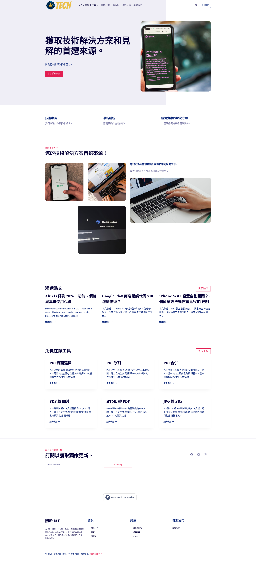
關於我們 (105, 5)
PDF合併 (170, 363)
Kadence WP (96, 553)
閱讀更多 (50, 322)
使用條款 (137, 532)
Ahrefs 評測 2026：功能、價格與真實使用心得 (71, 299)
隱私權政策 (138, 528)
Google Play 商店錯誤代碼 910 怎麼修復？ (127, 299)
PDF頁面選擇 (60, 363)
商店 (93, 532)
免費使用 (54, 383)
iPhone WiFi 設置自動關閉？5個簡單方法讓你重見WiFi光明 (184, 299)
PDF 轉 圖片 (59, 402)
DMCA (136, 536)
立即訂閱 (118, 464)
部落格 (116, 5)
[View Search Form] (196, 5)
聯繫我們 (138, 5)
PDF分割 (113, 363)
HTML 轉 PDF (118, 402)
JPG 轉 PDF (172, 402)
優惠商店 (126, 5)
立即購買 (205, 5)
